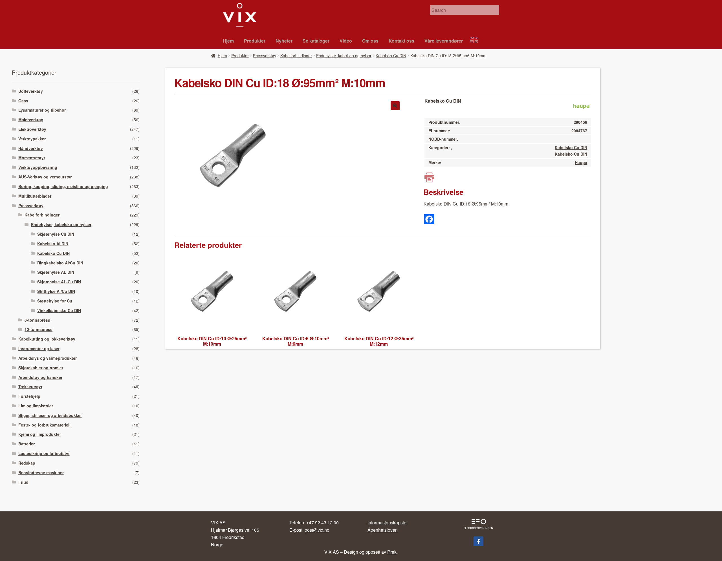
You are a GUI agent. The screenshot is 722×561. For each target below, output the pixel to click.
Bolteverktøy (30, 91)
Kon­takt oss (401, 40)
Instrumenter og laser (39, 348)
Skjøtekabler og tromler (40, 367)
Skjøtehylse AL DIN (55, 272)
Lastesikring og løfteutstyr (44, 453)
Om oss (370, 40)
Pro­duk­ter (254, 40)
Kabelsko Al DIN (52, 243)
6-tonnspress (37, 320)
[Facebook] (429, 219)
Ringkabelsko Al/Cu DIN (60, 263)
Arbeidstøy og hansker (40, 377)
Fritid (23, 482)
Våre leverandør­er (443, 40)
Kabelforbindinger (296, 55)
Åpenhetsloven (382, 530)
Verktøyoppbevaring (37, 167)
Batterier (26, 444)
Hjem (228, 40)
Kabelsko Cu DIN (391, 55)
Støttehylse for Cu (54, 301)
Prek (392, 552)
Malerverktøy (30, 119)
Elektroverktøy (32, 129)
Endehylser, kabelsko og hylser (343, 55)
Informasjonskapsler (387, 522)
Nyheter (284, 40)
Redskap (26, 463)
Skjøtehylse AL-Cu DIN (59, 281)
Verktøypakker (32, 139)
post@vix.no (317, 530)
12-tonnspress (38, 329)
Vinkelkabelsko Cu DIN (59, 310)
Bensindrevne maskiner (41, 472)
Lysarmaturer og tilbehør (42, 110)
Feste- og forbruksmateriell (44, 425)
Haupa (581, 162)
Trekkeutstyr (30, 386)
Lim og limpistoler (35, 405)
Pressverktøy (264, 55)
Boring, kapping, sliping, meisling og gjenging (63, 186)
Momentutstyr (31, 157)
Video (346, 40)
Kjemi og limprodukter (39, 434)
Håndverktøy (30, 148)
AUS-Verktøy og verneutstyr (45, 177)
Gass (23, 100)
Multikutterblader (34, 196)
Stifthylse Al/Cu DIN (56, 291)
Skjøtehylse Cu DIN (55, 234)
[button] (395, 105)
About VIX (476, 40)
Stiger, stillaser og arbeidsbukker (50, 415)
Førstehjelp (29, 396)
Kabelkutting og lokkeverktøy (46, 339)
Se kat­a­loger (316, 40)
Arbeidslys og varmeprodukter (47, 358)
